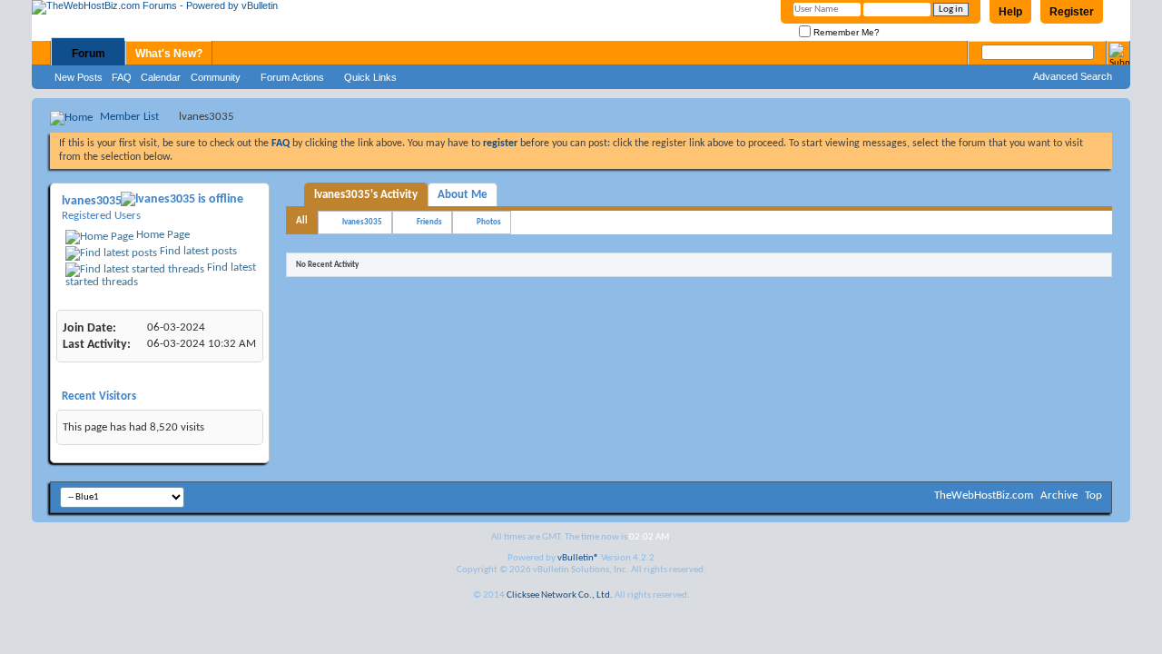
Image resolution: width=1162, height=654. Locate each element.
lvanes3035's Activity (366, 195)
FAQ (122, 77)
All (302, 221)
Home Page (161, 235)
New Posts (78, 77)
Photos (489, 222)
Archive (1059, 495)
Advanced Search (1072, 76)
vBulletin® (578, 558)
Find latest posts (197, 251)
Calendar (161, 77)
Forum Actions (292, 77)
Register (1071, 11)
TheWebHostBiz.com (983, 495)
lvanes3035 (362, 222)
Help (1010, 11)
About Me (462, 195)
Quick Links (370, 77)
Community (216, 77)
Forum (88, 53)
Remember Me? (845, 32)
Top (1093, 495)
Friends (429, 222)
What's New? (168, 53)
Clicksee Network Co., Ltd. (560, 595)
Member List (129, 117)
